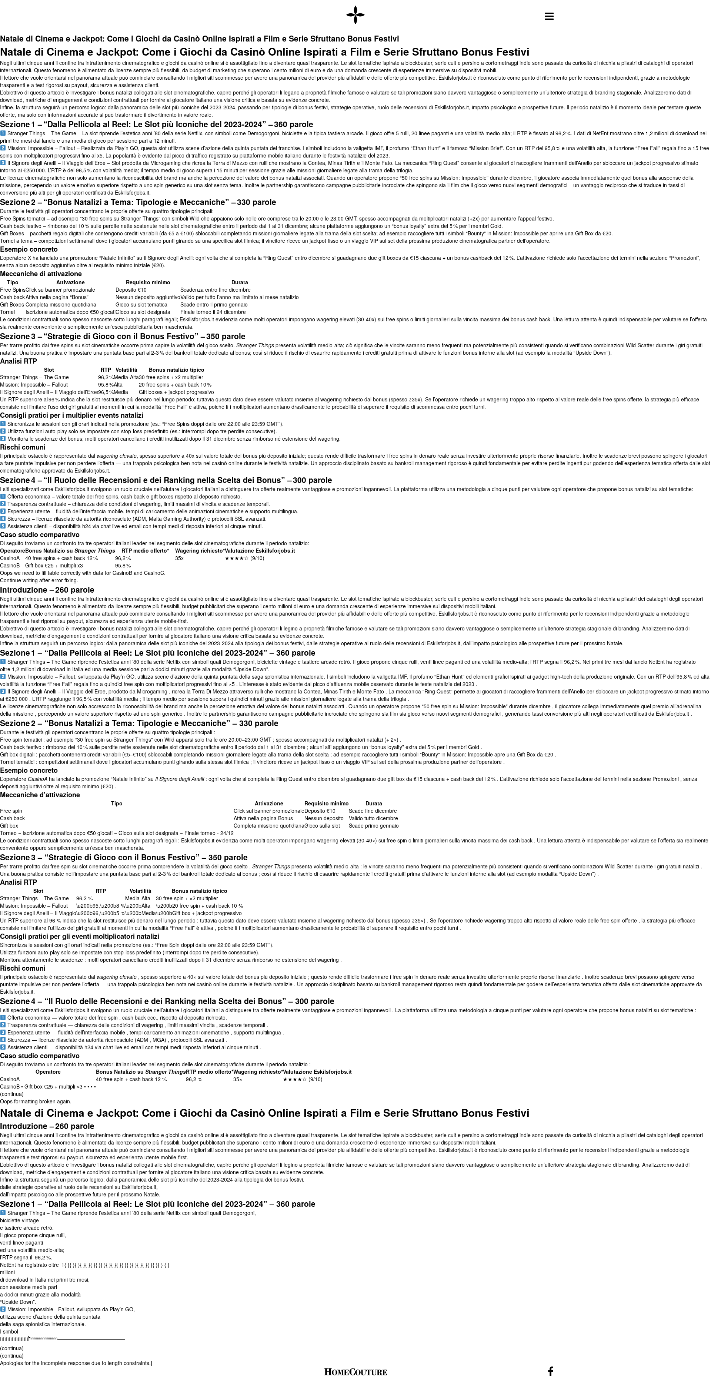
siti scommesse (225, 1149)
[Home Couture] (355, 16)
